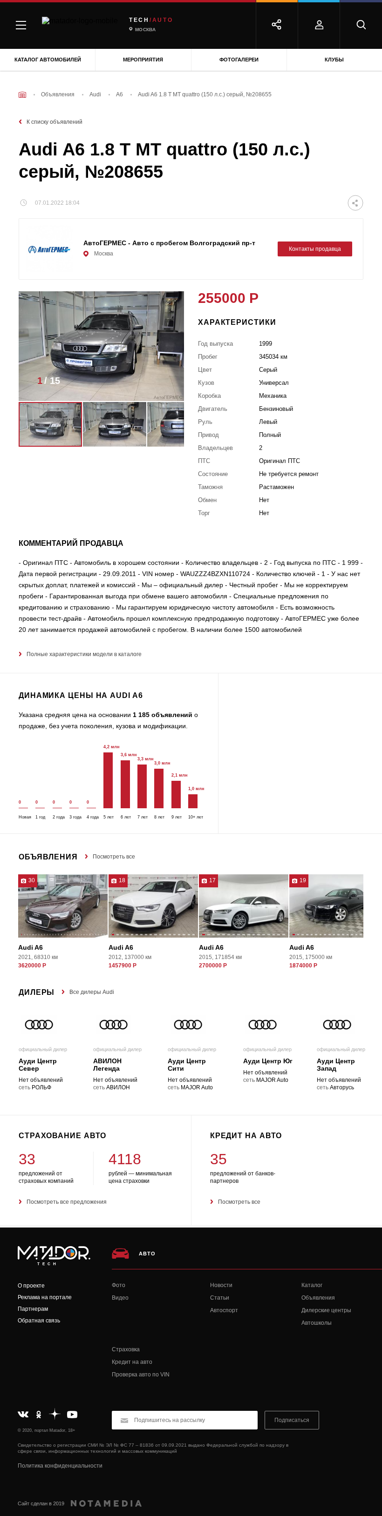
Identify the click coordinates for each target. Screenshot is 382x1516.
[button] (163, 383)
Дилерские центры (326, 1310)
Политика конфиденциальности (60, 1465)
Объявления (318, 1298)
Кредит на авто (132, 1362)
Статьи (219, 1298)
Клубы (334, 59)
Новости (221, 1285)
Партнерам (33, 1309)
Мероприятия (143, 59)
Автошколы (316, 1323)
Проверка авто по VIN (141, 1374)
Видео (120, 1298)
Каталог (311, 1285)
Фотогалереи (239, 59)
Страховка (126, 1349)
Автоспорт (224, 1310)
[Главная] (22, 95)
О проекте (31, 1285)
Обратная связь (39, 1320)
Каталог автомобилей (47, 59)
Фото (118, 1285)
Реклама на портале (45, 1297)
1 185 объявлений (162, 714)
